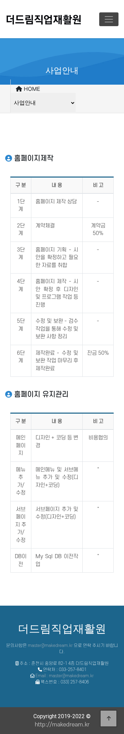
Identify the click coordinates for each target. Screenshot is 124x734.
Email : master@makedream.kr (64, 675)
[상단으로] (108, 718)
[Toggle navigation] (108, 19)
